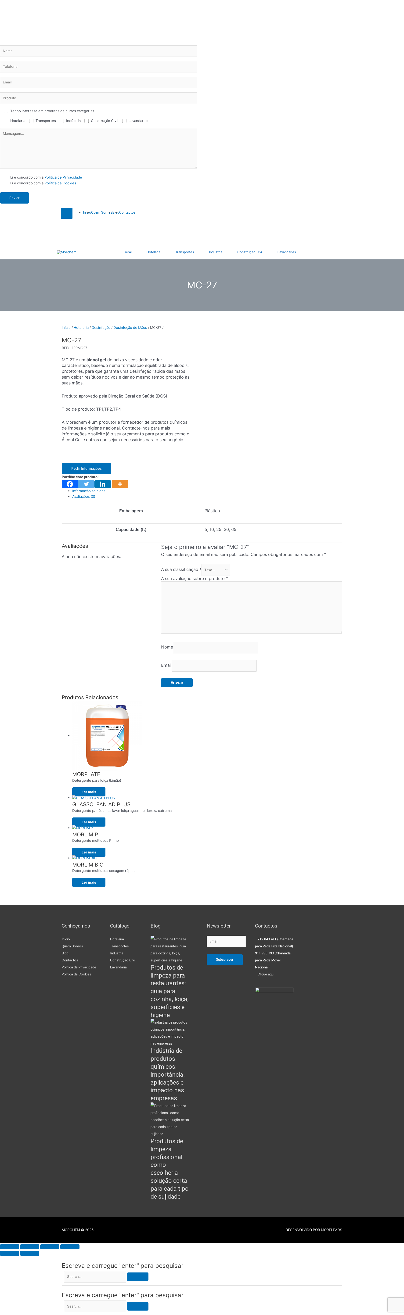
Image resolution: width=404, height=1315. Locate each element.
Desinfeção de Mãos (130, 327)
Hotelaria (81, 327)
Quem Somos (72, 946)
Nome (167, 647)
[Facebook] (70, 484)
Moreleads (331, 1230)
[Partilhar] (49, 1246)
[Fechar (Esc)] (69, 1246)
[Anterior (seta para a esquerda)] (9, 1253)
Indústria (116, 953)
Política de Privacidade (63, 177)
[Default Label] (59, 240)
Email (166, 665)
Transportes (119, 946)
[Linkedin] (102, 484)
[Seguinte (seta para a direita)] (29, 1253)
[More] (120, 484)
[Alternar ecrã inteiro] (29, 1246)
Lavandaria (118, 967)
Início (66, 327)
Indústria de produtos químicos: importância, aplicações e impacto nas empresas (168, 1074)
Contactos (70, 960)
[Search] (137, 1276)
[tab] (207, 491)
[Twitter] (59, 231)
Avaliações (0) (83, 496)
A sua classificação (181, 569)
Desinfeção (101, 327)
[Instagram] (59, 221)
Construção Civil (122, 960)
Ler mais (89, 792)
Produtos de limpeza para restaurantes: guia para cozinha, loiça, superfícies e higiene (170, 991)
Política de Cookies (60, 183)
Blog (65, 953)
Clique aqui (266, 974)
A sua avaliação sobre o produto (194, 578)
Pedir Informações (86, 468)
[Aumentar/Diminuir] (9, 1246)
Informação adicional (89, 491)
